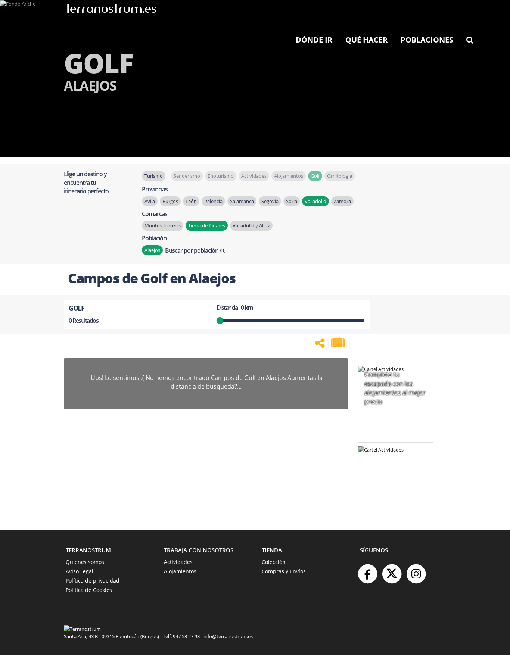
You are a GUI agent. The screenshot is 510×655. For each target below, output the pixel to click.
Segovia (270, 201)
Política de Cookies (89, 589)
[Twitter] (391, 571)
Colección (274, 561)
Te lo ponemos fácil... (390, 497)
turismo (153, 175)
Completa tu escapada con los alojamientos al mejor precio (395, 388)
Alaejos (152, 250)
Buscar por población (191, 250)
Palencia (213, 201)
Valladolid (315, 201)
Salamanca (242, 201)
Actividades (178, 561)
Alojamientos (180, 571)
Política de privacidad (92, 580)
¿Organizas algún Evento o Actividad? (391, 459)
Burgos (170, 201)
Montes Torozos (162, 225)
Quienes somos (85, 561)
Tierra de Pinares (206, 225)
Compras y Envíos (284, 571)
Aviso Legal (79, 571)
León (191, 201)
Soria (291, 201)
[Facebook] (367, 571)
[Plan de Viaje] (338, 342)
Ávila (149, 201)
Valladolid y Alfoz (251, 225)
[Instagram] (416, 571)
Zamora (342, 201)
